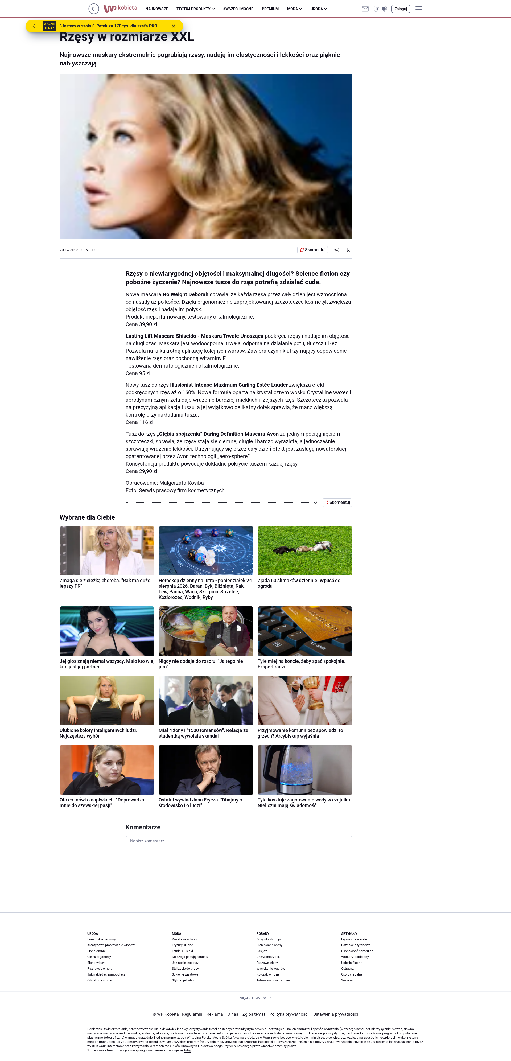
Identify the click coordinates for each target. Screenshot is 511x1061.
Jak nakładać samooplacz (106, 974)
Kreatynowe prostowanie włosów (111, 945)
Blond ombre (96, 951)
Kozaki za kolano (184, 939)
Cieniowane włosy (269, 945)
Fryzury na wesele (354, 939)
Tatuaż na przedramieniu (274, 980)
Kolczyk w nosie (268, 974)
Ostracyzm (349, 968)
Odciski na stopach (101, 980)
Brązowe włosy (267, 963)
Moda (292, 9)
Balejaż (262, 951)
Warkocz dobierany (355, 957)
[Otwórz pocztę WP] (365, 9)
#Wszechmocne (238, 9)
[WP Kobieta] (124, 9)
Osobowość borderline (357, 951)
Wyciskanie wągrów (271, 968)
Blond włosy (96, 963)
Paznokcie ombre (99, 968)
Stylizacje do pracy (185, 968)
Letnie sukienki (182, 951)
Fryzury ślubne (182, 945)
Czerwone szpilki (269, 957)
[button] (380, 9)
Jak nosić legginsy (185, 963)
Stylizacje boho (183, 980)
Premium (270, 9)
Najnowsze (157, 9)
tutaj (187, 1050)
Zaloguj (401, 9)
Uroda (317, 9)
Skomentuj (315, 249)
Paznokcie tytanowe (355, 945)
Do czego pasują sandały (190, 957)
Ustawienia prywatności (334, 1014)
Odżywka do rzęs (269, 939)
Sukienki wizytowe (185, 974)
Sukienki (347, 980)
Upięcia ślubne (351, 963)
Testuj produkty (193, 9)
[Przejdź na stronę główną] (93, 12)
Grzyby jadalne (351, 974)
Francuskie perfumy (101, 939)
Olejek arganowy (99, 957)
